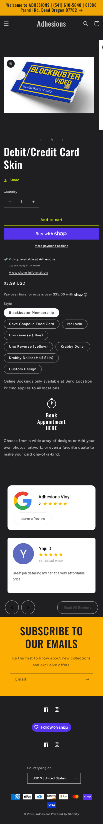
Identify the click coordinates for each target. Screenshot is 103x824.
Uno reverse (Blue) (26, 335)
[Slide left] (40, 139)
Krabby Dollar (73, 346)
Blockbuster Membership (31, 313)
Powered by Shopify (65, 814)
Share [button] (15, 180)
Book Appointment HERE (51, 421)
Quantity (10, 192)
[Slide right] (62, 139)
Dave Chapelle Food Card (31, 324)
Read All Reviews (78, 608)
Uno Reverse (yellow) (28, 346)
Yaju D (45, 548)
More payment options (51, 246)
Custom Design (22, 369)
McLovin (74, 324)
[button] (6, 23)
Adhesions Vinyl (54, 496)
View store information (28, 272)
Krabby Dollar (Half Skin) (31, 358)
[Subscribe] (87, 679)
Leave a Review (32, 519)
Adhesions (43, 814)
